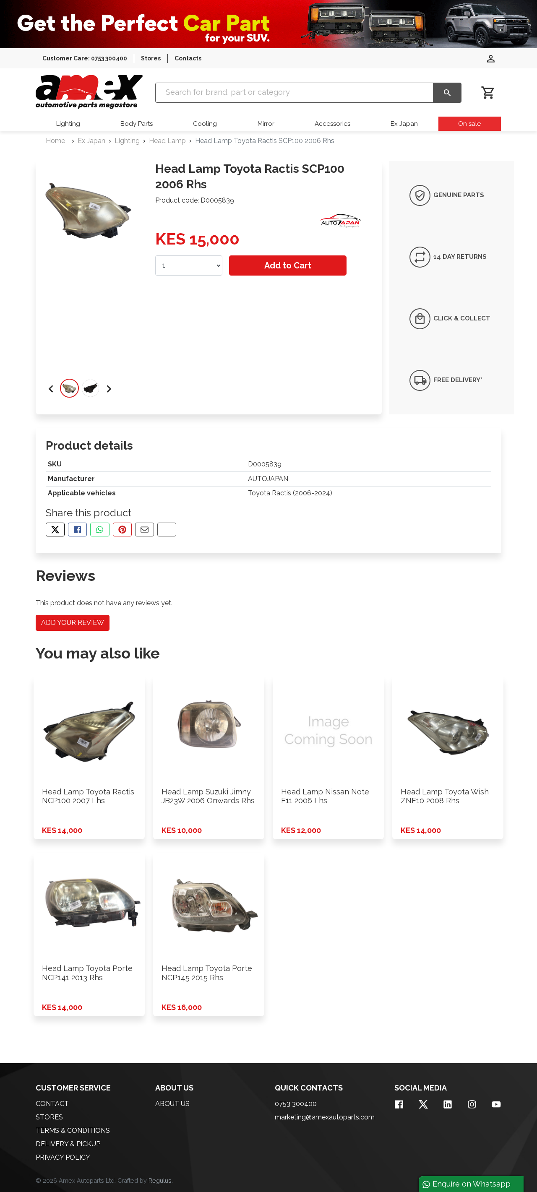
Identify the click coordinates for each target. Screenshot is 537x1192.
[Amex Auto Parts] (89, 92)
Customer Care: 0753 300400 (84, 58)
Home (55, 141)
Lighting (68, 124)
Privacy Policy (63, 1157)
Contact (52, 1104)
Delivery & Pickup (68, 1144)
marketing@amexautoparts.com (325, 1117)
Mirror (266, 124)
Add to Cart (287, 265)
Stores (151, 58)
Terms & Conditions (73, 1131)
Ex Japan (404, 124)
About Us (172, 1104)
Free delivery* (457, 380)
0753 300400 (296, 1104)
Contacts (188, 58)
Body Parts (136, 124)
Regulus (160, 1180)
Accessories (332, 124)
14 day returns (459, 256)
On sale (469, 124)
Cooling (205, 124)
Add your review (72, 623)
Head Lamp (167, 141)
